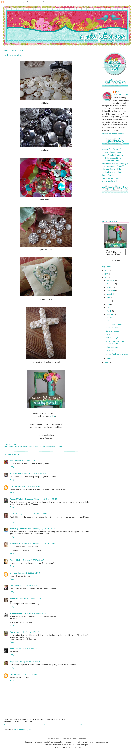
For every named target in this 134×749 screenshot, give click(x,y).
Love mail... (110, 350)
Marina (52, 416)
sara (11, 461)
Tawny (12, 632)
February (110, 314)
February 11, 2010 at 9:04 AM (25, 461)
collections (22, 446)
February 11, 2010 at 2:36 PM (34, 560)
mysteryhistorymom (18, 514)
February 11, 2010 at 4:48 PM (26, 586)
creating (29, 446)
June (109, 301)
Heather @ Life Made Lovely (21, 529)
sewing (54, 446)
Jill (117, 92)
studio (60, 446)
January (110, 358)
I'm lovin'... (110, 317)
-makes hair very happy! (111, 178)
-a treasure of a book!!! (110, 181)
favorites (36, 446)
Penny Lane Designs (79, 738)
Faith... (108, 321)
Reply (12, 467)
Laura (12, 586)
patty (12, 649)
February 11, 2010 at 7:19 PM (30, 599)
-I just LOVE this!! (108, 175)
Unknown (13, 486)
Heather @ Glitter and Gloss (21, 543)
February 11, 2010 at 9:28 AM (35, 473)
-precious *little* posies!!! (111, 149)
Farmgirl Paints (16, 560)
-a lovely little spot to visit (111, 152)
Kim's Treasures (16, 473)
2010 (106, 277)
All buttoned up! (112, 338)
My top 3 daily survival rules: (117, 354)
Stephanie (14, 662)
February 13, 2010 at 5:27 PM (25, 674)
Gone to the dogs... (113, 331)
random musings (46, 446)
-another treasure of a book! (112, 172)
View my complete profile (113, 134)
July (108, 297)
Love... (108, 334)
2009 (106, 362)
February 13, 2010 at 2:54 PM (30, 662)
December (111, 280)
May (108, 304)
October (110, 287)
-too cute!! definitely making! (112, 155)
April (108, 308)
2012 (106, 271)
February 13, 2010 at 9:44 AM (26, 649)
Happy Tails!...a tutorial (114, 324)
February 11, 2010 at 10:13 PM (27, 632)
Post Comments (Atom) (23, 730)
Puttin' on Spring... (113, 328)
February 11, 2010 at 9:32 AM (29, 486)
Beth (11, 674)
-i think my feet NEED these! (113, 169)
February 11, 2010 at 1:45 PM (44, 529)
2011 (106, 274)
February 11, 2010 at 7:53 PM (35, 613)
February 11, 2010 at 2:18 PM (44, 543)
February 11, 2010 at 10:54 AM (38, 514)
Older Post (84, 725)
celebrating (13, 446)
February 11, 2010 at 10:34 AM (45, 499)
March (109, 311)
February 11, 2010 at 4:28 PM (29, 573)
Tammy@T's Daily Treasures (21, 499)
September (111, 291)
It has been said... (113, 347)
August (109, 294)
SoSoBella (14, 599)
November (111, 284)
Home (46, 725)
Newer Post (8, 725)
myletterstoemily (16, 613)
